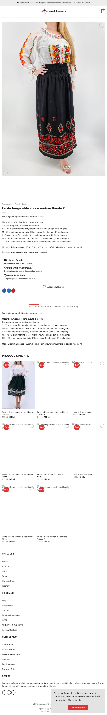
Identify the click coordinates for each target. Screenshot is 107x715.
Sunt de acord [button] (78, 707)
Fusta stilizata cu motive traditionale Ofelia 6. (17, 475)
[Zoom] (5, 173)
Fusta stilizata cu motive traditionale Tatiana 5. (53, 538)
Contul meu (7, 644)
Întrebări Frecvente (11, 615)
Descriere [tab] (34, 307)
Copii (4, 571)
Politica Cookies (9, 630)
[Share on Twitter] (9, 290)
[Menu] (3, 11)
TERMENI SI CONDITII (12, 625)
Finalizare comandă (11, 654)
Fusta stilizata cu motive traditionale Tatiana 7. (53, 413)
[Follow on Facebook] (4, 692)
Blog (4, 600)
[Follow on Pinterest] (13, 692)
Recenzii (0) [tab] (72, 307)
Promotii (6, 586)
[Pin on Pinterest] (13, 290)
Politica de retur (9, 664)
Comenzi (6, 659)
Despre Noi (7, 605)
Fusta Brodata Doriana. (82, 474)
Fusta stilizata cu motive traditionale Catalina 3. (17, 413)
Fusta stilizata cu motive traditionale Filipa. (17, 538)
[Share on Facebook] (4, 290)
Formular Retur (9, 669)
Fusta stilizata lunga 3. (82, 412)
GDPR (5, 620)
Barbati (5, 566)
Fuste (24, 204)
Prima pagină (7, 204)
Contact (5, 610)
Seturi (4, 576)
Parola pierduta (9, 649)
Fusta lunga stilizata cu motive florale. (50, 475)
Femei (17, 204)
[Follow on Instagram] (9, 692)
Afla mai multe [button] (75, 700)
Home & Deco (8, 581)
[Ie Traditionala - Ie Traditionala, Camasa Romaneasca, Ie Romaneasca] (53, 11)
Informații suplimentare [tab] (53, 307)
